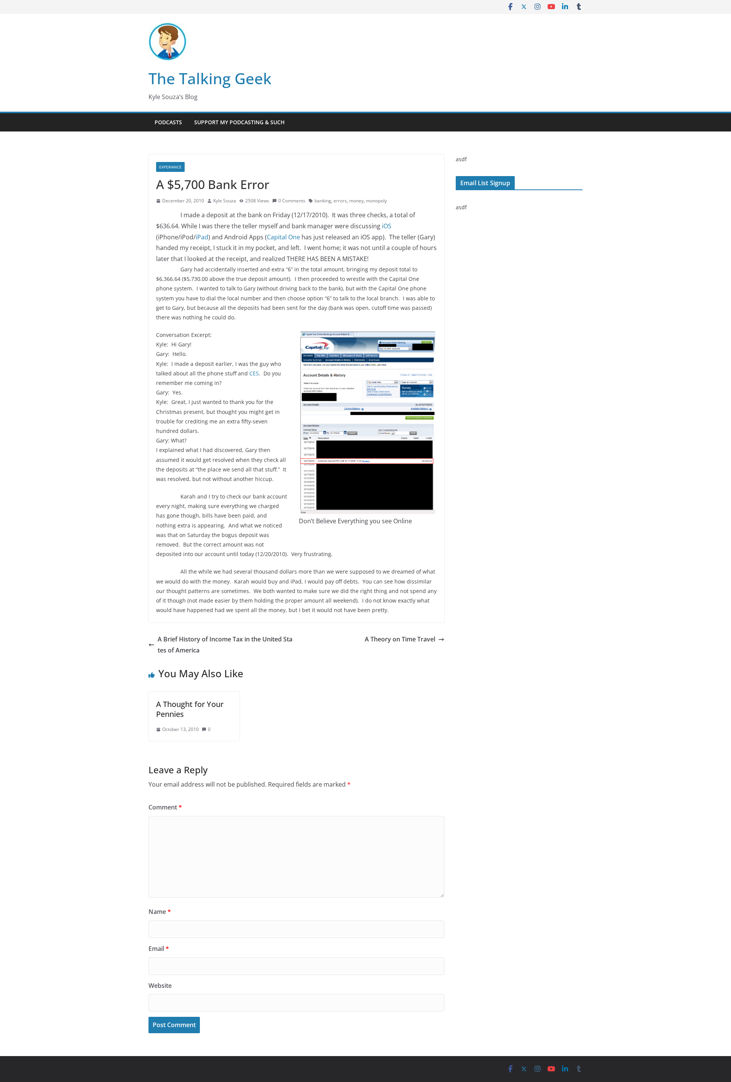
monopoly (376, 200)
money (356, 200)
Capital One (283, 237)
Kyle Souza (224, 200)
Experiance (170, 167)
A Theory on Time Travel (400, 639)
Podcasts (168, 122)
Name (159, 911)
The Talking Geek (209, 78)
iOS (386, 226)
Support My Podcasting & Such (239, 122)
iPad (202, 237)
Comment (165, 807)
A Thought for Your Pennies (189, 709)
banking (322, 200)
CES (254, 373)
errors (340, 200)
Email (158, 948)
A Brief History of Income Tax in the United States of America (225, 644)
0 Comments (291, 200)
